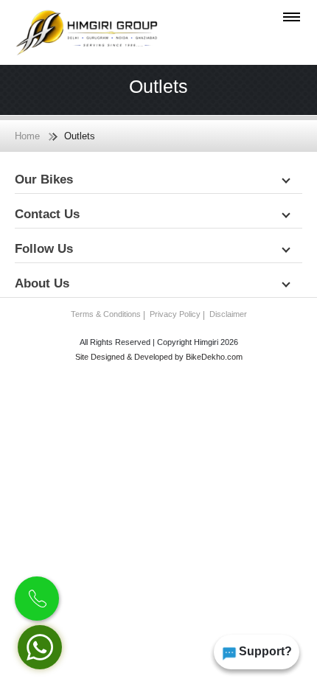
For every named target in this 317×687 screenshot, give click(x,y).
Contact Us (49, 214)
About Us (44, 283)
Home (27, 136)
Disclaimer (228, 314)
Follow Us (46, 249)
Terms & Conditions (106, 314)
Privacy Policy (175, 314)
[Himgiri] (86, 32)
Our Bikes (46, 179)
